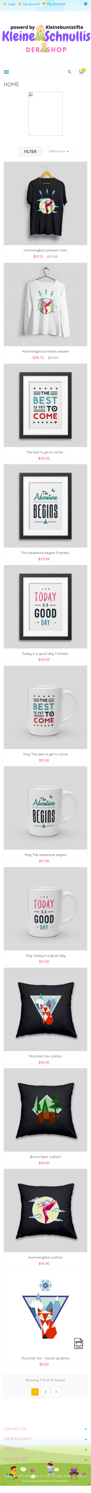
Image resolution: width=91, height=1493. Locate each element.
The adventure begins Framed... (45, 553)
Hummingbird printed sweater (45, 351)
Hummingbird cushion (45, 1257)
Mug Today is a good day (45, 955)
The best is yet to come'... (45, 452)
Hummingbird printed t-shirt (45, 250)
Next (56, 1392)
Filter (30, 151)
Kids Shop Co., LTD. (38, 1476)
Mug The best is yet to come (45, 754)
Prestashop (60, 1481)
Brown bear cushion (45, 1157)
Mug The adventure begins (45, 855)
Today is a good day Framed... (45, 653)
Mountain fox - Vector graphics (45, 1358)
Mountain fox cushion (45, 1056)
